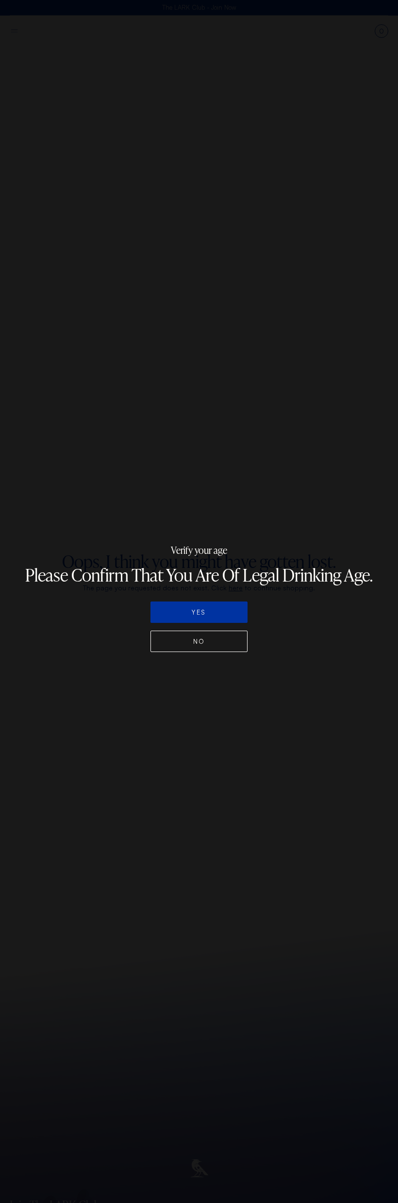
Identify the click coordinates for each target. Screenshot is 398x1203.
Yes (199, 612)
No (199, 641)
